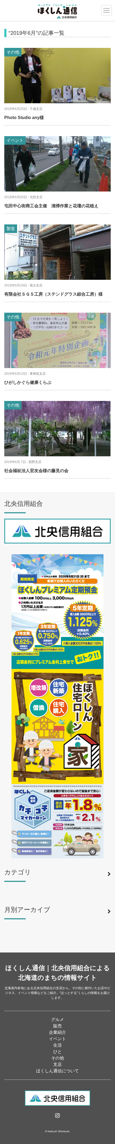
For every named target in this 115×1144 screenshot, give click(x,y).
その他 (57, 1058)
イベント (57, 1038)
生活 (57, 1045)
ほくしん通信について (57, 1071)
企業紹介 (57, 1032)
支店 (57, 1064)
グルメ (57, 1019)
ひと (57, 1051)
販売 (57, 1026)
